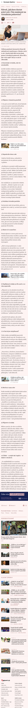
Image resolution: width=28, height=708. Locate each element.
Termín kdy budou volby (6, 691)
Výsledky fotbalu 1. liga (6, 702)
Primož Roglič (18, 693)
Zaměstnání (14, 510)
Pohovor (7, 513)
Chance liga (3, 700)
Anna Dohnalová (19, 613)
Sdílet (10, 22)
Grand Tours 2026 (18, 695)
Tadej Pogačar (18, 691)
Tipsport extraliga (5, 704)
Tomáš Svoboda (19, 595)
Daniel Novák (18, 624)
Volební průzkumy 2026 (6, 687)
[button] (14, 33)
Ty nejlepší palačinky (19, 700)
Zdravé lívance (18, 704)
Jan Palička (22, 632)
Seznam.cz (19, 2)
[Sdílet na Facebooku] (23, 505)
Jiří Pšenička (18, 586)
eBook (4, 22)
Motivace (21, 510)
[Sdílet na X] (26, 505)
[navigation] (2, 2)
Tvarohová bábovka (19, 706)
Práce (2, 513)
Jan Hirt (16, 689)
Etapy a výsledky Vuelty (20, 687)
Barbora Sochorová (15, 604)
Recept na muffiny (19, 702)
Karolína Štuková (11, 17)
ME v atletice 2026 (5, 706)
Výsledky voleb (4, 689)
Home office (14, 513)
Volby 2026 (3, 685)
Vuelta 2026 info (18, 685)
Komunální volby (5, 695)
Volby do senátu (4, 693)
